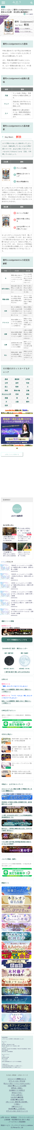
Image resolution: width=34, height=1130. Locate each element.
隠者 (6, 390)
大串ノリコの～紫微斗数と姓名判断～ (17, 1102)
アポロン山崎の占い (17, 1095)
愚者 (6, 379)
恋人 (6, 387)
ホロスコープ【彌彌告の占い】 (17, 1079)
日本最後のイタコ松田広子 (17, 1090)
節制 (27, 394)
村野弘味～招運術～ (17, 1088)
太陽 (17, 402)
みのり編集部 (29, 14)
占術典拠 (7, 1119)
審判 (27, 402)
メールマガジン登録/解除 (17, 1122)
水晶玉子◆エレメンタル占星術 (17, 1086)
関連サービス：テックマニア (10, 1125)
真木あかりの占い (17, 1092)
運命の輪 (17, 390)
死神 (17, 394)
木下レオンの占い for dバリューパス (17, 1111)
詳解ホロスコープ (17, 1106)
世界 (6, 405)
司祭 (27, 383)
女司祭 (27, 379)
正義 (27, 390)
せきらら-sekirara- (27, 1125)
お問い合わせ (5, 1117)
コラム (3, 7)
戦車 (17, 387)
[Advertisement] (17, 475)
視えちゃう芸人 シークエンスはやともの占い (17, 1083)
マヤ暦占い (17, 1104)
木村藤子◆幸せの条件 (17, 1099)
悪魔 (6, 398)
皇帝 (17, 383)
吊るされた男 (6, 394)
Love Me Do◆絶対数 (17, 1097)
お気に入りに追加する (12, 454)
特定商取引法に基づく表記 (21, 1119)
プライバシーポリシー (25, 1117)
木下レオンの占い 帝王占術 (17, 1081)
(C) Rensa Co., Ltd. (17, 1127)
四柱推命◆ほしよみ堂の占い (17, 1109)
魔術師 (17, 379)
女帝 (6, 383)
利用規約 (14, 1117)
